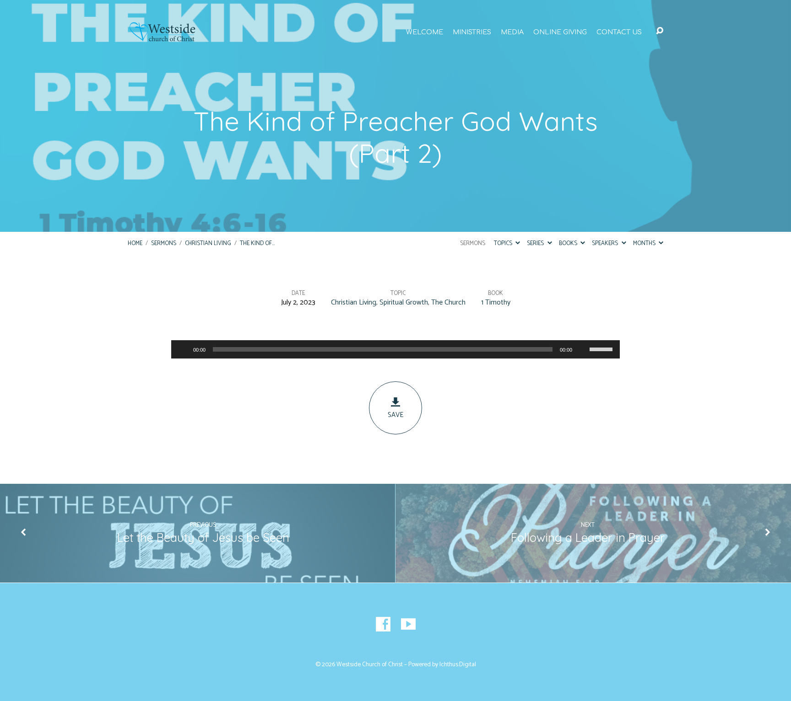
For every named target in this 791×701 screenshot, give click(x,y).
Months (645, 243)
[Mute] (582, 349)
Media (512, 32)
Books (569, 243)
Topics (504, 243)
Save (395, 415)
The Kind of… (257, 243)
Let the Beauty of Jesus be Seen (203, 537)
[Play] (183, 349)
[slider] (602, 348)
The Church (448, 302)
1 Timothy (495, 302)
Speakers (605, 243)
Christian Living (208, 243)
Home (135, 243)
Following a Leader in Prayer (588, 537)
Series (536, 243)
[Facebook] (383, 624)
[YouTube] (408, 624)
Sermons (163, 243)
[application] (395, 349)
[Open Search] (659, 31)
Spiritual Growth (403, 302)
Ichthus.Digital (457, 664)
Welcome (424, 32)
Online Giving (560, 32)
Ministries (472, 32)
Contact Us (619, 32)
